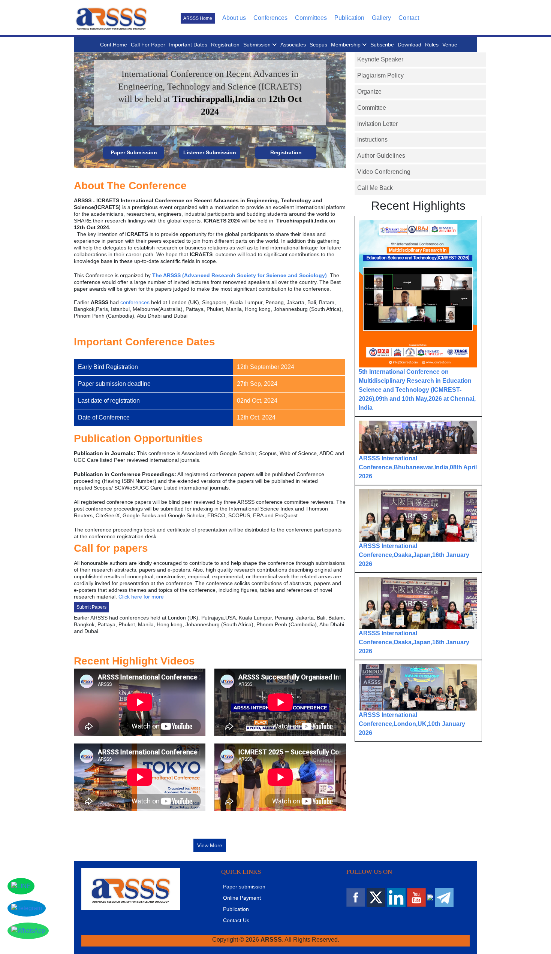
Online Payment (242, 898)
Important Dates (188, 45)
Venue (449, 45)
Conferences (270, 18)
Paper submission (244, 887)
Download (409, 45)
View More (209, 845)
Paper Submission (134, 152)
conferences (135, 302)
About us (234, 18)
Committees (311, 18)
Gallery (381, 18)
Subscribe (382, 45)
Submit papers (91, 607)
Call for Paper (148, 45)
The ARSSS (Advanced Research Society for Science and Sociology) (239, 275)
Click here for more (141, 597)
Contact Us (236, 920)
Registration (225, 45)
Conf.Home (113, 45)
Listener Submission (209, 152)
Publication (349, 18)
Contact (408, 18)
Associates (293, 45)
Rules (432, 45)
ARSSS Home (197, 18)
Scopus (318, 45)
